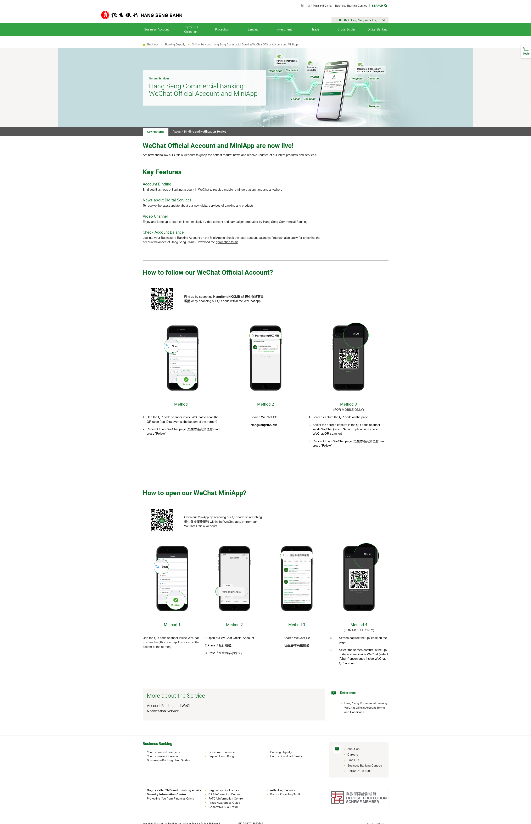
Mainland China (322, 5)
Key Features (155, 131)
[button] (360, 20)
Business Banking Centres (351, 5)
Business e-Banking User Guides (168, 760)
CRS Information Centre (224, 794)
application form (226, 242)
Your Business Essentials (163, 752)
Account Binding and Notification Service (199, 131)
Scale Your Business (221, 752)
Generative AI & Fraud (223, 806)
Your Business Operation (163, 756)
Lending (253, 29)
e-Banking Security (282, 790)
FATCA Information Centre (225, 798)
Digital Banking (377, 29)
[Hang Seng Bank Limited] (142, 15)
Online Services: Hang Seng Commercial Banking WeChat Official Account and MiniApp (245, 44)
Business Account (156, 29)
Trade (315, 29)
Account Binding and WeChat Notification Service (171, 708)
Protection (222, 29)
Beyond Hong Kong (221, 756)
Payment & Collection (191, 29)
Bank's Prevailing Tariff (285, 794)
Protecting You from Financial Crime (170, 798)
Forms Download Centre (286, 756)
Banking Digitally (175, 44)
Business (152, 44)
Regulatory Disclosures (223, 790)
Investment (284, 29)
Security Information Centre (166, 794)
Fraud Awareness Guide (224, 802)
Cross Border (346, 29)
